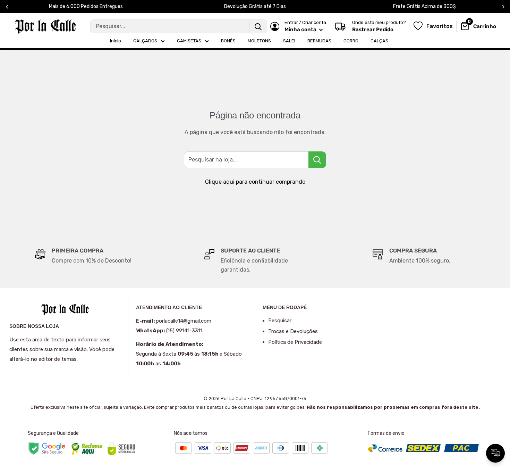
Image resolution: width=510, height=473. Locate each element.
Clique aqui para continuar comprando (255, 182)
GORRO (350, 40)
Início (115, 40)
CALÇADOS (145, 40)
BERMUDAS (319, 40)
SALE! (289, 40)
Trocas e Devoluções (293, 331)
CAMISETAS (189, 40)
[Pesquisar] (258, 26)
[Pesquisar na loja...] (317, 159)
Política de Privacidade (295, 342)
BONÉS (228, 40)
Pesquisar (279, 320)
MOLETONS (259, 40)
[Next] (503, 7)
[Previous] (7, 7)
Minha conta (300, 29)
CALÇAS (379, 40)
